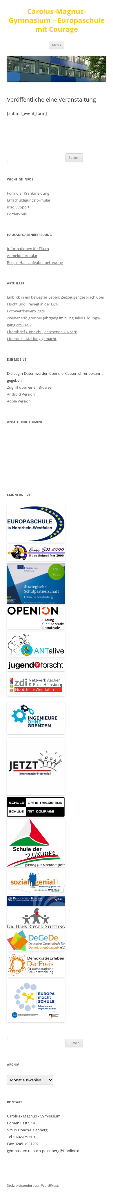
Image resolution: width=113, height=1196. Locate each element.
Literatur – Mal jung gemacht (32, 338)
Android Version (21, 394)
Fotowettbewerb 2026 (26, 311)
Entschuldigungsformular (28, 200)
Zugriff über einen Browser (30, 387)
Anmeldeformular (22, 255)
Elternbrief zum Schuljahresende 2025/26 (42, 331)
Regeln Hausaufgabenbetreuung (35, 262)
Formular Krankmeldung (28, 193)
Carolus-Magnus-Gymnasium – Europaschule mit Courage (57, 20)
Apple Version (19, 401)
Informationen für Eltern (28, 248)
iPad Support (18, 207)
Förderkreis (17, 214)
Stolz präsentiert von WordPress (33, 1185)
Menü (56, 45)
